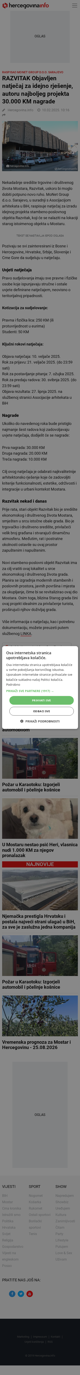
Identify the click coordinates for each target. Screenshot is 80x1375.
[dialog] (40, 687)
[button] (40, 691)
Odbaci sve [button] (41, 711)
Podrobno (13, 684)
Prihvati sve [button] (41, 700)
